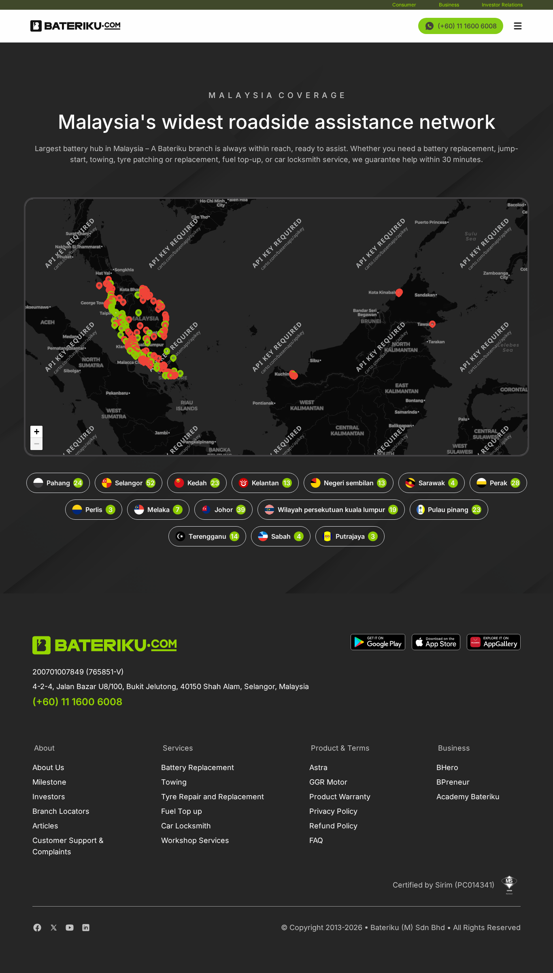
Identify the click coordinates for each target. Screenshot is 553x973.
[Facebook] (37, 927)
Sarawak (437, 483)
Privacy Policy (333, 811)
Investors (48, 796)
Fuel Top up (181, 811)
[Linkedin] (86, 927)
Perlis (99, 510)
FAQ (316, 840)
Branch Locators (60, 811)
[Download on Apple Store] (436, 671)
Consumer (404, 5)
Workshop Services (195, 840)
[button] (138, 312)
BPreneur (453, 782)
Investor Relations (502, 5)
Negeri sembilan (354, 483)
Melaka (163, 510)
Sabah (286, 536)
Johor (230, 510)
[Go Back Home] (75, 26)
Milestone (49, 782)
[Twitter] (53, 927)
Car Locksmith (186, 826)
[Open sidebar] (518, 26)
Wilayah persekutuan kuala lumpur (337, 510)
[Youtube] (69, 927)
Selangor (135, 483)
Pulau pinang (454, 510)
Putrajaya (355, 536)
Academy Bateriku (468, 796)
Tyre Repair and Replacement (212, 796)
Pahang (65, 483)
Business (449, 5)
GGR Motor (328, 782)
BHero (447, 767)
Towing (174, 782)
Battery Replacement (197, 767)
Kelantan (271, 483)
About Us (48, 767)
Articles (45, 826)
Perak (504, 483)
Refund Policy (333, 826)
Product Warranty (339, 796)
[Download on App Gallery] (494, 671)
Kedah (203, 483)
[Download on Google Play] (378, 671)
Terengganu (213, 536)
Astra (318, 767)
